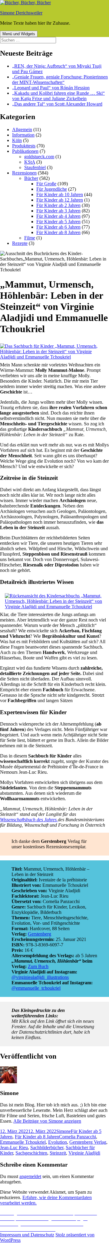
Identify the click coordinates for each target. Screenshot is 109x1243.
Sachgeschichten (31, 1152)
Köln (17, 140)
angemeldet (30, 1176)
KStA (29, 162)
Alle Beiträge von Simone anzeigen (47, 1121)
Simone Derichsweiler (21, 12)
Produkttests (23, 145)
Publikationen (25, 151)
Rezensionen (24, 172)
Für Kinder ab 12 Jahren (59, 199)
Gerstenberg (39, 933)
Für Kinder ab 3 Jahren (58, 210)
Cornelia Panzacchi (77, 1136)
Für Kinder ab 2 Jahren (58, 205)
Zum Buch (38, 966)
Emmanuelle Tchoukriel (23, 1142)
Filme (29, 237)
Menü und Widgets (18, 34)
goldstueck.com (39, 156)
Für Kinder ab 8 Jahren (58, 232)
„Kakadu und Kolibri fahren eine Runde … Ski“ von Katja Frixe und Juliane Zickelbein (58, 96)
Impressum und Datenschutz (27, 1234)
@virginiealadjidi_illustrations (40, 977)
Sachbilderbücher (46, 1147)
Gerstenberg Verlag (87, 1142)
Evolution (57, 1142)
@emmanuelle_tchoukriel (36, 988)
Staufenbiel (35, 167)
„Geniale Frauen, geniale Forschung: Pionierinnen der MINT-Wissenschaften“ (60, 79)
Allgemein (22, 129)
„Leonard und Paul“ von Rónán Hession (51, 87)
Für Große (46, 183)
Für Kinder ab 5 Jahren (58, 221)
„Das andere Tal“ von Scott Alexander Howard (57, 103)
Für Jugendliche (51, 189)
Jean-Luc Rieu (14, 1147)
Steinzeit (58, 1152)
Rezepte (20, 243)
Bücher (31, 178)
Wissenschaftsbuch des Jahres (29, 819)
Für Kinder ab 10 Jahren (59, 194)
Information (23, 134)
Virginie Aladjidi (84, 1152)
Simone (63, 1131)
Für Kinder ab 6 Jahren (58, 227)
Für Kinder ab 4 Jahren (58, 216)
